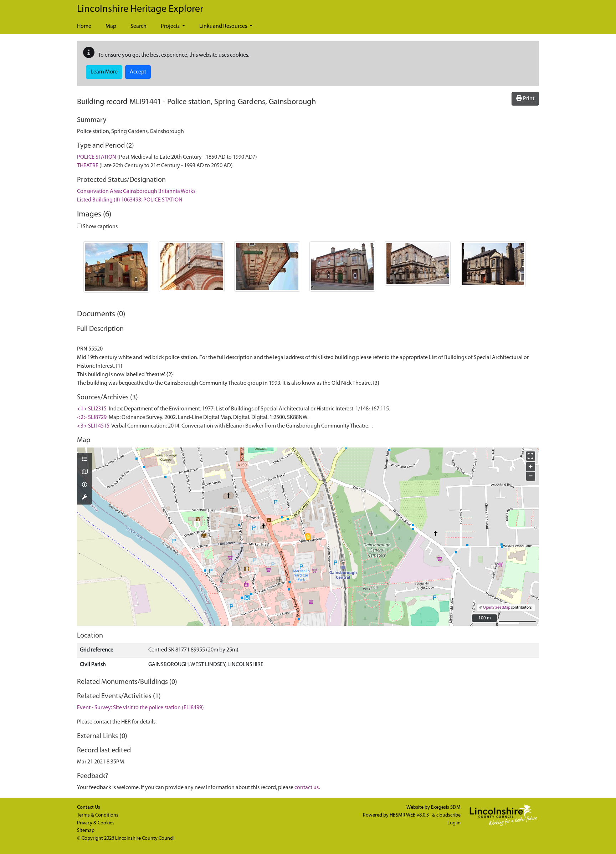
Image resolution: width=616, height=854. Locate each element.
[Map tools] (84, 497)
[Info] (84, 485)
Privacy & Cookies (95, 823)
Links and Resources (223, 26)
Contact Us (88, 807)
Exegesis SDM (446, 807)
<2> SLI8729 (92, 417)
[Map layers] (84, 459)
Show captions (100, 227)
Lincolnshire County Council (144, 838)
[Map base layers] (84, 472)
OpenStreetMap (496, 608)
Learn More (104, 72)
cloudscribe (448, 815)
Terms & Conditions (97, 815)
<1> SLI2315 (92, 409)
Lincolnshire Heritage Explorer (140, 9)
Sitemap (85, 830)
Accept (138, 72)
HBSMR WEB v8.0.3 (410, 815)
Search (138, 26)
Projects (171, 26)
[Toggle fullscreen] (530, 455)
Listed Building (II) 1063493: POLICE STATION (130, 200)
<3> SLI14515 (93, 426)
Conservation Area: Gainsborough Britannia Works (136, 191)
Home (84, 26)
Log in (454, 823)
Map (111, 26)
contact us (306, 788)
